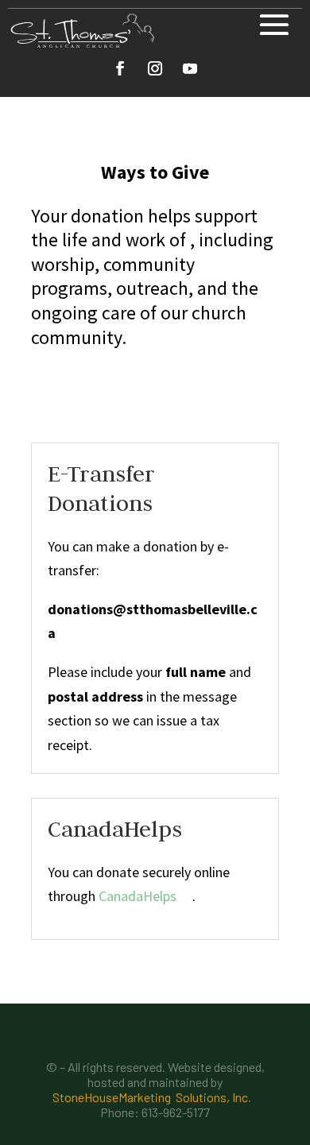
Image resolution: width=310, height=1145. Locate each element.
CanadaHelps (137, 896)
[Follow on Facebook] (120, 68)
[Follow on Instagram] (155, 68)
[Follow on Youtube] (190, 68)
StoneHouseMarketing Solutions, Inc (150, 1096)
